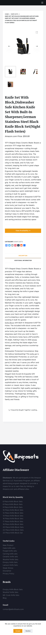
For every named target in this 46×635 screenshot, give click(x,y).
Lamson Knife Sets (10, 565)
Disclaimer (7, 571)
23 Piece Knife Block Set (13, 533)
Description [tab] (23, 255)
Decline (28, 631)
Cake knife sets (9, 548)
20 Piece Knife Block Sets (13, 527)
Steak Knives (8, 568)
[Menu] (42, 3)
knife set (33, 354)
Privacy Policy (8, 573)
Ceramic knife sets (10, 556)
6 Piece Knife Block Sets (12, 501)
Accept (18, 631)
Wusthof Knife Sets (10, 559)
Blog (4, 598)
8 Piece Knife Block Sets (12, 504)
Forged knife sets (10, 551)
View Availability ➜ (23, 231)
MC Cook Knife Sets (11, 595)
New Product (8, 545)
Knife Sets (18, 241)
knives (34, 340)
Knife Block (9, 323)
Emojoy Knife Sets (10, 562)
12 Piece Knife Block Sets (13, 513)
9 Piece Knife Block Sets (12, 507)
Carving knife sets (10, 554)
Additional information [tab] (23, 260)
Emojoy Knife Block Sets (13, 589)
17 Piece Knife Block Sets (13, 521)
